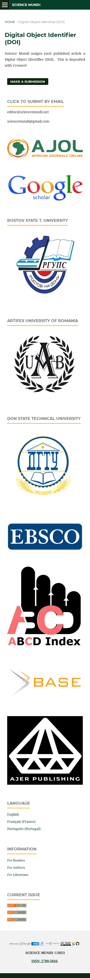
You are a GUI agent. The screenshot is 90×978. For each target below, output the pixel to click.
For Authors (16, 867)
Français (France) (21, 821)
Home (10, 22)
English (13, 814)
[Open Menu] (5, 5)
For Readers (16, 860)
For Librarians (17, 874)
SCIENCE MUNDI (26, 5)
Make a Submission (27, 81)
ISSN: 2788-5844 (44, 961)
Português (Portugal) (24, 828)
